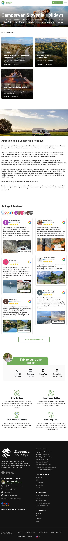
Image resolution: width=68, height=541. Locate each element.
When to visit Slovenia (42, 495)
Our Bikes (39, 518)
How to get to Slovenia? (43, 503)
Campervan (39, 482)
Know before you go (42, 505)
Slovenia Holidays (6, 533)
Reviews (19, 532)
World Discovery (20, 509)
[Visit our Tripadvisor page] (13, 472)
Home (3, 32)
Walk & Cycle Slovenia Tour (44, 457)
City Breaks (39, 485)
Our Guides (39, 516)
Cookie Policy (21, 536)
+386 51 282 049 (17, 375)
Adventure (39, 477)
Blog (37, 521)
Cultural (38, 487)
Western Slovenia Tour (42, 459)
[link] (43, 373)
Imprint (30, 536)
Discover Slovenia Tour (43, 462)
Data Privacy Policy (56, 532)
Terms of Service (30, 532)
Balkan (38, 480)
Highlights (39, 498)
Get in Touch (57, 3)
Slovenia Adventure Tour (43, 464)
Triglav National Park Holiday (44, 469)
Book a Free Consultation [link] (57, 375)
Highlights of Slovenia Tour (44, 452)
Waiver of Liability (43, 532)
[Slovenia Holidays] (15, 453)
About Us (38, 513)
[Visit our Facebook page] (3, 472)
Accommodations (41, 500)
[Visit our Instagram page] (8, 472)
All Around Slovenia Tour (43, 454)
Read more (6, 238)
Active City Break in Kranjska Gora (46, 467)
